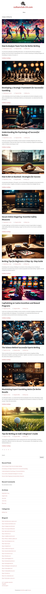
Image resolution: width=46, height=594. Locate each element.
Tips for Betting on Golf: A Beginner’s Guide (20, 434)
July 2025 (4, 498)
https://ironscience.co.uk (7, 553)
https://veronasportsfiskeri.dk (8, 528)
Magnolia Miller (18, 48)
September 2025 (5, 493)
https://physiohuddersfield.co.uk (9, 551)
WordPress (22, 590)
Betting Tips (27, 48)
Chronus (29, 590)
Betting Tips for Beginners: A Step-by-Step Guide (22, 261)
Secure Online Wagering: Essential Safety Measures (13, 476)
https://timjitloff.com (6, 546)
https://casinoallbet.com (7, 568)
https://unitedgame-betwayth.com (9, 565)
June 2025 (4, 500)
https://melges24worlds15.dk (8, 526)
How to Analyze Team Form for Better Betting (21, 46)
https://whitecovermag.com (8, 548)
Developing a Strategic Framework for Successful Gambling (15, 468)
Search (3, 455)
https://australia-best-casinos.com (9, 521)
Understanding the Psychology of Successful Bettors (13, 471)
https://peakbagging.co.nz (7, 558)
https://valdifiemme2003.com (8, 536)
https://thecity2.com (6, 556)
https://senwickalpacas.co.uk (8, 541)
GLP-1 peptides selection (7, 582)
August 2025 (4, 495)
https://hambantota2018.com (8, 561)
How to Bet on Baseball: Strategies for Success (21, 177)
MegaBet (4, 583)
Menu (24, 12)
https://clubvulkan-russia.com (8, 578)
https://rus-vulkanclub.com (8, 575)
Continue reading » (6, 58)
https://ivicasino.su (6, 573)
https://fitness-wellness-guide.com (9, 538)
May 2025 (4, 503)
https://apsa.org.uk (6, 543)
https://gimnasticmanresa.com (8, 531)
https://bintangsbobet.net (7, 563)
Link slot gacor (5, 585)
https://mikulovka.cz (6, 533)
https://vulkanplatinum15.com (8, 570)
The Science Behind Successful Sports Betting (21, 347)
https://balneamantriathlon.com (9, 523)
